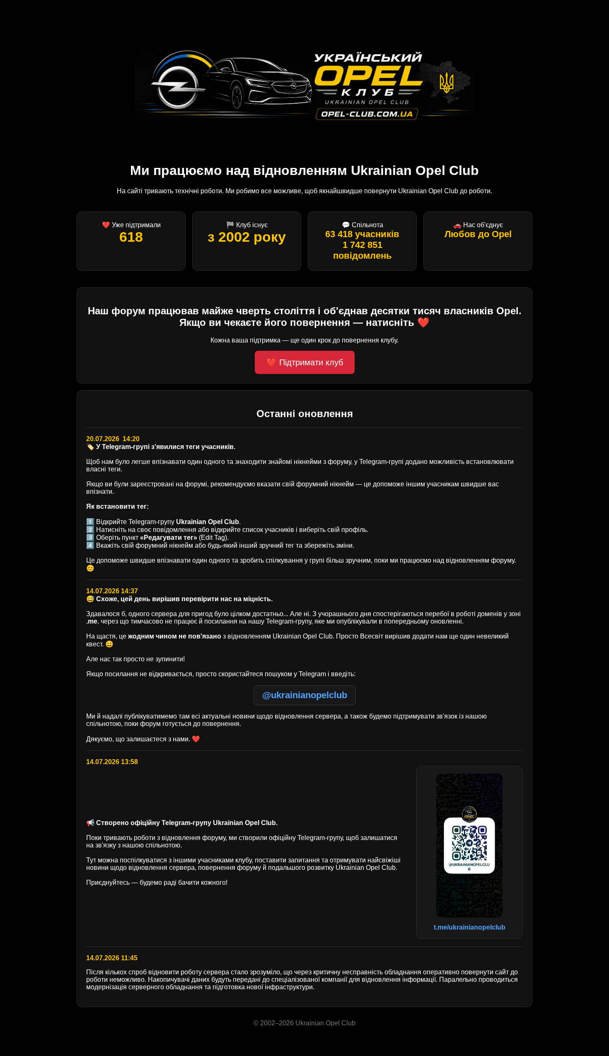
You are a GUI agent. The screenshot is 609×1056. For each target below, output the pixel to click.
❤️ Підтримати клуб (304, 362)
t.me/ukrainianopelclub (469, 927)
